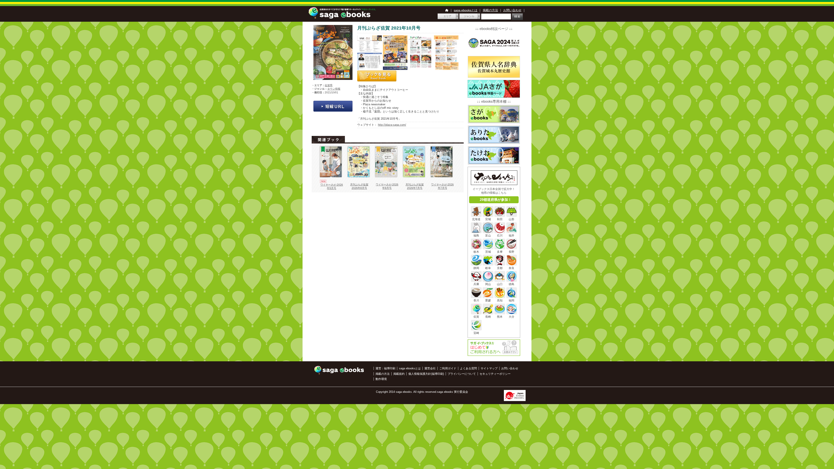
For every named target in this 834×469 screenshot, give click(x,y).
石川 (500, 235)
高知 (500, 300)
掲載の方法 (490, 10)
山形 (511, 219)
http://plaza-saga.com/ (392, 124)
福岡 (511, 300)
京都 (500, 267)
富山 (488, 235)
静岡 (476, 267)
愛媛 (488, 300)
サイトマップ (489, 368)
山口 (500, 284)
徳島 (511, 284)
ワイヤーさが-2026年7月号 (442, 186)
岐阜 (488, 267)
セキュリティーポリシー (495, 373)
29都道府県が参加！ (495, 199)
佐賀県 (329, 85)
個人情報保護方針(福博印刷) (426, 373)
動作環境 (381, 379)
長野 (511, 251)
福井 (511, 235)
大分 (511, 316)
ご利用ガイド (447, 368)
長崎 (488, 316)
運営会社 (430, 368)
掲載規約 (399, 373)
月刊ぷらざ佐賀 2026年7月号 (414, 186)
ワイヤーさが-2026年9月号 (331, 186)
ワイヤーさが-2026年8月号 (387, 186)
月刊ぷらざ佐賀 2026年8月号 (359, 186)
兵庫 (476, 284)
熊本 (500, 316)
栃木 (476, 251)
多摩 (500, 251)
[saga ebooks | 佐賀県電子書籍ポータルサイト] (342, 17)
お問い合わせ (512, 10)
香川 (476, 300)
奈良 (511, 267)
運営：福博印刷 (385, 368)
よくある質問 (468, 368)
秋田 (500, 219)
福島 (476, 235)
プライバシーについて (462, 373)
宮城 (488, 219)
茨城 (488, 251)
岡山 (488, 284)
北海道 (476, 219)
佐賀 (476, 316)
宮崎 (476, 332)
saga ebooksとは (465, 10)
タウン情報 (333, 88)
